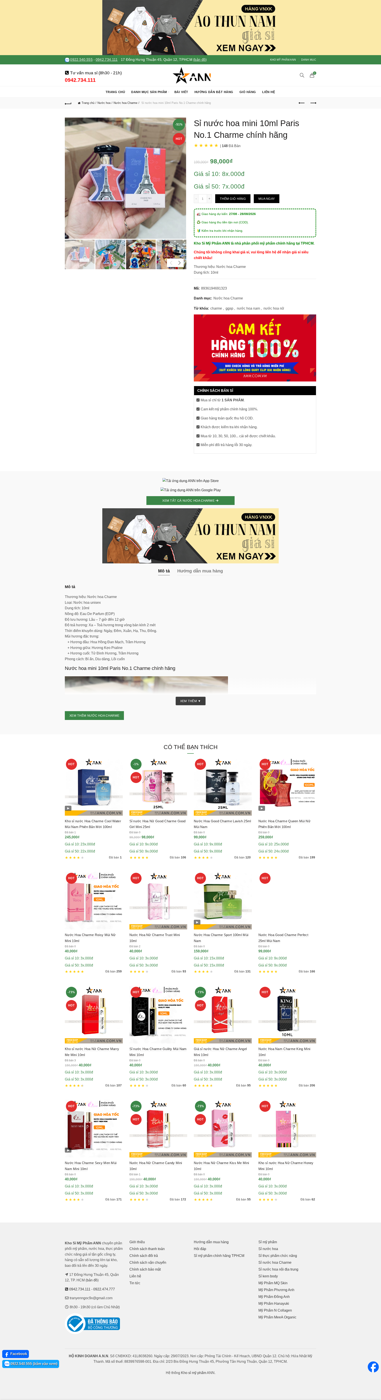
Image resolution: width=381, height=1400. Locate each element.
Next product (312, 103)
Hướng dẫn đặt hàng (213, 92)
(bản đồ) (200, 60)
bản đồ (92, 1280)
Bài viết (181, 92)
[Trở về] (68, 103)
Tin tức (134, 1283)
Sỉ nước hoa (268, 1249)
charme (216, 308)
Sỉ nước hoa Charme (274, 1262)
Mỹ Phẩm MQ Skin (273, 1283)
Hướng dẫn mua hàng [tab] (200, 570)
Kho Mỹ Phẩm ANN (283, 59)
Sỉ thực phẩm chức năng (277, 1256)
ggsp (229, 308)
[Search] (302, 75)
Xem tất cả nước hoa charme (188, 500)
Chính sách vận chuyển (147, 1262)
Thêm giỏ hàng (233, 198)
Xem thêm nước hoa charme (94, 715)
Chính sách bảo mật (145, 1269)
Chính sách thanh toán (147, 1249)
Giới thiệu (137, 1242)
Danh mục (308, 59)
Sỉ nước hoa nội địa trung (278, 1269)
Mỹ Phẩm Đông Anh (274, 1297)
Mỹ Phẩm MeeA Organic (277, 1317)
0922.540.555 (81, 60)
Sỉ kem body (268, 1276)
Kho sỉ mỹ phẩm (193, 1373)
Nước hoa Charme (125, 103)
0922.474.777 (104, 1289)
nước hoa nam (248, 308)
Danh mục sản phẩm (149, 92)
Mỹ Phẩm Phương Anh (276, 1290)
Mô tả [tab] (164, 570)
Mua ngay (266, 198)
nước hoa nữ (273, 308)
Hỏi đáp (200, 1249)
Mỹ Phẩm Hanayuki (273, 1303)
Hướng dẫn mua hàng (211, 1242)
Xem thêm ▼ (190, 701)
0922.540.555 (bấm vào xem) (33, 1364)
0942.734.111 (107, 60)
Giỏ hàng (247, 92)
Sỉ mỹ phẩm (267, 1242)
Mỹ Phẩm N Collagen (275, 1310)
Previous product (301, 103)
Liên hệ (268, 92)
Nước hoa (103, 103)
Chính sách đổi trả (143, 1256)
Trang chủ (115, 92)
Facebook (18, 1354)
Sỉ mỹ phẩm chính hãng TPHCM (219, 1256)
